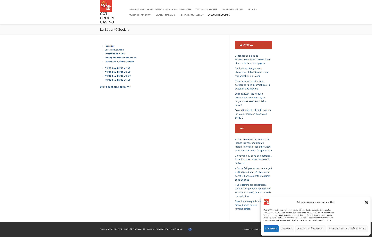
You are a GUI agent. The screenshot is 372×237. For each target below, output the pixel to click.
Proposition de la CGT (115, 54)
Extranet (253, 229)
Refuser (287, 228)
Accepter (271, 228)
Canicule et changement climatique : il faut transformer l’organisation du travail (251, 72)
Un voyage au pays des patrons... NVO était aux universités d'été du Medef (253, 159)
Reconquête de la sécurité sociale (120, 57)
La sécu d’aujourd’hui (114, 50)
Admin (259, 229)
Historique (110, 46)
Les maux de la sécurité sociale (119, 61)
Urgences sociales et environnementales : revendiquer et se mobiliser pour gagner (253, 59)
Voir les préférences (310, 228)
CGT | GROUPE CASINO (107, 18)
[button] (366, 202)
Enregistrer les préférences (347, 228)
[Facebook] (190, 229)
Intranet (246, 229)
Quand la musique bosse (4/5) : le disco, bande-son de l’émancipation (253, 205)
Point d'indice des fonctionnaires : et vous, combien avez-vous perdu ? (253, 114)
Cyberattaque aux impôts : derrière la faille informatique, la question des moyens (252, 85)
